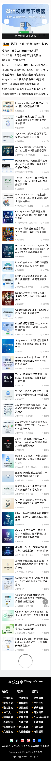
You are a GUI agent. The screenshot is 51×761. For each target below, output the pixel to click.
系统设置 (38, 707)
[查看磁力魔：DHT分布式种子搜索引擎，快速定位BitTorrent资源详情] (8, 551)
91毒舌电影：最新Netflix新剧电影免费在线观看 (25, 89)
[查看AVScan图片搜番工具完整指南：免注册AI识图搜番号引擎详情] (8, 151)
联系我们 (45, 746)
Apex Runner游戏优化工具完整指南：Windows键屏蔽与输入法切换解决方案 (31, 442)
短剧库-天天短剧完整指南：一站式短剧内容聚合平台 (31, 474)
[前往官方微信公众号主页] (11, 740)
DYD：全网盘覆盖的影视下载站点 (20, 84)
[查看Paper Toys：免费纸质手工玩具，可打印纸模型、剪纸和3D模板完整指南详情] (8, 166)
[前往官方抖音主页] (17, 740)
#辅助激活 (19, 352)
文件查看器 (25, 731)
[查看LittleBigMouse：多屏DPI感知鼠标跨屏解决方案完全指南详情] (8, 266)
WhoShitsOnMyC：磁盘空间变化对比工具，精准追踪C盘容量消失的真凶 (31, 198)
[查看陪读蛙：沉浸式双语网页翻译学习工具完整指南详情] (8, 629)
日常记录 (38, 712)
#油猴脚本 (19, 542)
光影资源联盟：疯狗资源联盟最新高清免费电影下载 (25, 94)
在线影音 (8, 698)
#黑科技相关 (30, 155)
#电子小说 (19, 508)
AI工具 (7, 712)
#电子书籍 (19, 572)
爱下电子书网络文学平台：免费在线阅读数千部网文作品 (31, 501)
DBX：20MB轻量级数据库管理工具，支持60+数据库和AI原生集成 (32, 516)
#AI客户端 (19, 223)
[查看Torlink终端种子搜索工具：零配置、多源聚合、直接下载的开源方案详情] (8, 380)
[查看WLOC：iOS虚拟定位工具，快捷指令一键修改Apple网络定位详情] (8, 395)
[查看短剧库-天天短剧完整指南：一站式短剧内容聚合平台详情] (8, 476)
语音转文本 (9, 727)
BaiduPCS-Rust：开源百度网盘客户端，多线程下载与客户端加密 (31, 459)
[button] (44, 21)
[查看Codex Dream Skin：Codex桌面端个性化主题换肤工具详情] (8, 313)
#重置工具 (19, 287)
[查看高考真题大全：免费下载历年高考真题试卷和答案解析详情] (8, 490)
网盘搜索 (8, 717)
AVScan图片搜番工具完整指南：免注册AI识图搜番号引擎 (31, 149)
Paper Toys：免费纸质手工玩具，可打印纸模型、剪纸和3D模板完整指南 (31, 164)
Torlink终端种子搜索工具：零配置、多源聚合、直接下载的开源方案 (31, 377)
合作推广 (6, 746)
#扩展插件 (19, 318)
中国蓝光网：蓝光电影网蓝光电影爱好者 (24, 74)
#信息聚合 (19, 128)
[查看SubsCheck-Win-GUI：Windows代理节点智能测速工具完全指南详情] (8, 583)
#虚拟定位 (19, 399)
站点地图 (35, 746)
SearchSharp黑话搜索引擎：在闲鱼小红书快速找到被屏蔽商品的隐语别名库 (31, 598)
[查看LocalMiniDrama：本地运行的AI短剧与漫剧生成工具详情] (8, 106)
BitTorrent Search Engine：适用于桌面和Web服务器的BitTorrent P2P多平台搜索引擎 (32, 248)
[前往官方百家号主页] (34, 740)
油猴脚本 (23, 703)
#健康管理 (29, 416)
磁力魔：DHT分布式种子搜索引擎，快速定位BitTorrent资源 (31, 549)
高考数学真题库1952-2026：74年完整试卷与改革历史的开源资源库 (31, 564)
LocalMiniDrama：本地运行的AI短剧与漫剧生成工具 (31, 105)
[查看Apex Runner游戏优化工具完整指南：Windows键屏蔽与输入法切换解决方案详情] (8, 444)
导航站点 (8, 722)
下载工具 (23, 712)
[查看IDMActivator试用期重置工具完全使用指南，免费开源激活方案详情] (8, 281)
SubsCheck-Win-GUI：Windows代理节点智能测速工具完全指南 (31, 581)
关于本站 (16, 746)
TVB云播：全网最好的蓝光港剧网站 (21, 55)
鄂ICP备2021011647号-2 (25, 756)
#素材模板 (29, 172)
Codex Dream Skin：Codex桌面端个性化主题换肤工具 (32, 312)
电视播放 (38, 731)
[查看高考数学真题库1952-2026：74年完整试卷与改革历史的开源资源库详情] (8, 566)
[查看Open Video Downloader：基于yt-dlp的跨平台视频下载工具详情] (8, 615)
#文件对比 (29, 206)
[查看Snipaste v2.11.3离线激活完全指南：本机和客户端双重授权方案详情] (8, 346)
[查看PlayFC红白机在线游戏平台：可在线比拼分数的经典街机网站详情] (8, 234)
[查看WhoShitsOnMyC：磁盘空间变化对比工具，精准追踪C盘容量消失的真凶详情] (8, 200)
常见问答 (25, 746)
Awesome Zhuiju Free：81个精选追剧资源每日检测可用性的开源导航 (31, 360)
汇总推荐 (38, 722)
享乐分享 (25, 682)
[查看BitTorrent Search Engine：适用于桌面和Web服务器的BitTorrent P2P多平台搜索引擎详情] (8, 251)
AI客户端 (23, 722)
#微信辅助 (29, 335)
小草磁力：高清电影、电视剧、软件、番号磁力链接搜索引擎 (25, 70)
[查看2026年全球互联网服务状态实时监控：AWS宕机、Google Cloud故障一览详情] (8, 427)
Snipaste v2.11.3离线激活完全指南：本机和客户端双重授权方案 (32, 343)
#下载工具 (29, 287)
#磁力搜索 (19, 189)
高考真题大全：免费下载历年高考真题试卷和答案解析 (31, 488)
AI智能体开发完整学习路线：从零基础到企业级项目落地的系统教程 (31, 120)
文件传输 (23, 717)
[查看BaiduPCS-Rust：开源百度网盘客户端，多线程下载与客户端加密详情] (8, 461)
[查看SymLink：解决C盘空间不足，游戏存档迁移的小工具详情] (8, 137)
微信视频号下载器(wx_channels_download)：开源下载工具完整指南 (31, 326)
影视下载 (8, 703)
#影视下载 (19, 481)
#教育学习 (19, 494)
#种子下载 (19, 555)
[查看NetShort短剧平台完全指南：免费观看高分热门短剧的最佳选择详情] (8, 298)
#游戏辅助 (19, 450)
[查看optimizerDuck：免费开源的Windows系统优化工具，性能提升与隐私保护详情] (8, 644)
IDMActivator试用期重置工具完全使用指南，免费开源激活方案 (31, 279)
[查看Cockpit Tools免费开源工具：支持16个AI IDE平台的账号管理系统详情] (8, 217)
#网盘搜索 (29, 481)
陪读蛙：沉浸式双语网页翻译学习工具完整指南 (31, 627)
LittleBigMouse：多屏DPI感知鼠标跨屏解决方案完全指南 (32, 264)
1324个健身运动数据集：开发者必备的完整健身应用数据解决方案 (31, 408)
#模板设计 (19, 172)
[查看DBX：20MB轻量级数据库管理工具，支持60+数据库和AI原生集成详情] (8, 519)
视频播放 (23, 698)
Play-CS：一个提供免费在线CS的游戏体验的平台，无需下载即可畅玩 (24, 79)
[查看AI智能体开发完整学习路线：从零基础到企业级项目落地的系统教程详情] (8, 122)
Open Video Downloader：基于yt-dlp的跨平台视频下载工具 (31, 613)
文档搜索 (8, 731)
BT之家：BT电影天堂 (14, 60)
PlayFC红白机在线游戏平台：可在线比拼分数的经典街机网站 (31, 232)
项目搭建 (38, 727)
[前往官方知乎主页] (39, 740)
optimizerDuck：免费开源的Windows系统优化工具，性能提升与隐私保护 (31, 642)
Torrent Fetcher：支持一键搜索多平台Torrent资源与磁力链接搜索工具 (31, 181)
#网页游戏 (19, 240)
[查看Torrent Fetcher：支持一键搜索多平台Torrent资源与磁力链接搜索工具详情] (8, 183)
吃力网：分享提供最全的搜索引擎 (20, 50)
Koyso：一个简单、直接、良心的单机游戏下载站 (25, 65)
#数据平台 (19, 155)
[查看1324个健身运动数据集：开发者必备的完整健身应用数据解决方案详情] (8, 410)
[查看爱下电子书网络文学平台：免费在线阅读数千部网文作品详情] (8, 503)
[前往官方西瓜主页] (28, 740)
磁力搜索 (8, 707)
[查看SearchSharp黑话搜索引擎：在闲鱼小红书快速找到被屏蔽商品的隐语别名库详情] (8, 600)
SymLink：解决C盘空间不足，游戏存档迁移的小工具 (32, 135)
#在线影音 (19, 304)
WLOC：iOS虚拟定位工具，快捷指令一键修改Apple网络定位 (32, 393)
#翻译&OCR (20, 633)
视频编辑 (23, 707)
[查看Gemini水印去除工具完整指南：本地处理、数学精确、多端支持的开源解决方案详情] (8, 536)
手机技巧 (38, 703)
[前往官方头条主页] (22, 740)
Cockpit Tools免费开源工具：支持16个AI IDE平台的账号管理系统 (31, 215)
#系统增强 (19, 141)
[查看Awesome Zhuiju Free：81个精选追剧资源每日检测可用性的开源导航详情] (8, 363)
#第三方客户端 (31, 223)
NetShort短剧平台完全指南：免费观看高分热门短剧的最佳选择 (31, 296)
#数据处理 (19, 111)
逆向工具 (23, 727)
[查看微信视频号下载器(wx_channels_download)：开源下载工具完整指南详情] (8, 329)
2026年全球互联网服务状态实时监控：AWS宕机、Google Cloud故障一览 (31, 425)
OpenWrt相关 (41, 717)
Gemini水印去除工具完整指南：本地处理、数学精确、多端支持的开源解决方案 (31, 533)
